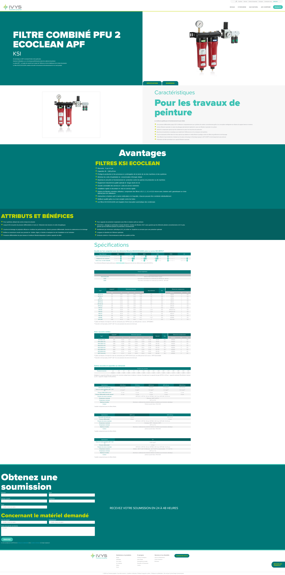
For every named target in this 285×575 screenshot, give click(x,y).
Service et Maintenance (160, 557)
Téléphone (52, 498)
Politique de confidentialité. (157, 573)
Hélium (117, 565)
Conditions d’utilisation (132, 573)
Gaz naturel (118, 561)
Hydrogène (118, 559)
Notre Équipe (140, 559)
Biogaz (117, 557)
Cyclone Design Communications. (177, 573)
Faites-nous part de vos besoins (9, 526)
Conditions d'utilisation (35, 542)
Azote (117, 567)
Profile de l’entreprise (141, 557)
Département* (52, 520)
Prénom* (3, 492)
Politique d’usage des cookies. (144, 573)
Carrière (139, 565)
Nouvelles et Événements (142, 563)
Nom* (50, 492)
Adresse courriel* (5, 498)
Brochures (157, 561)
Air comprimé (119, 563)
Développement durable (142, 561)
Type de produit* (5, 520)
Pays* (2, 504)
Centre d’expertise (158, 559)
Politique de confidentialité (23, 542)
